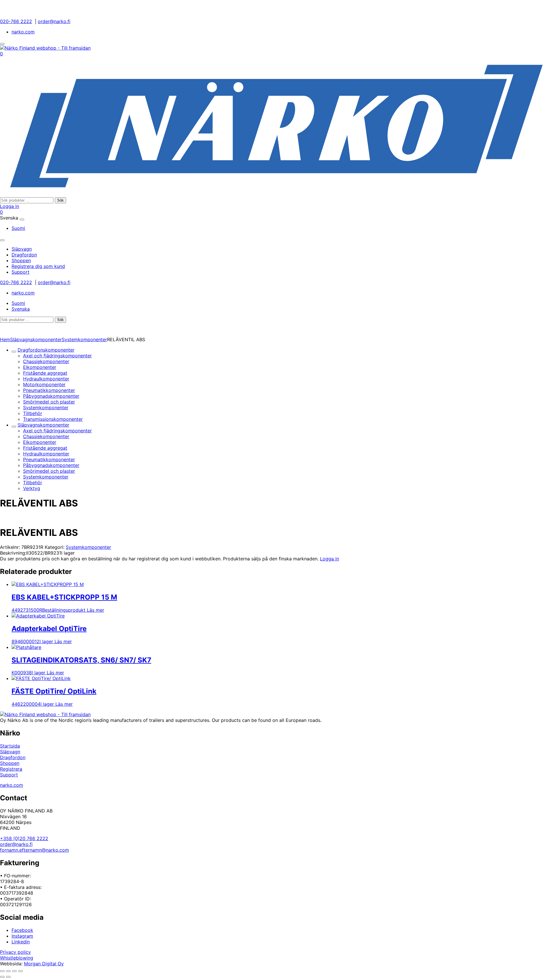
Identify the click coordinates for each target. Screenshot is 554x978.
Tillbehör (32, 413)
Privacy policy (15, 952)
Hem (5, 339)
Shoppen (9, 763)
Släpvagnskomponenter (36, 339)
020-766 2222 (16, 21)
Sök (60, 200)
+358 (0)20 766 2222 (24, 838)
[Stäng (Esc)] (20, 971)
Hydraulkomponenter (46, 379)
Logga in (9, 206)
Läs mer (95, 610)
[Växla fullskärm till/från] (8, 971)
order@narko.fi (54, 21)
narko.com (23, 32)
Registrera (11, 769)
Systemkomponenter (84, 339)
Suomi (18, 228)
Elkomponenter (39, 367)
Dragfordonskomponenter (46, 350)
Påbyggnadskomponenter (51, 396)
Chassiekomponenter (46, 361)
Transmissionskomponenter (53, 419)
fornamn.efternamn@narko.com (34, 850)
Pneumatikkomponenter (49, 390)
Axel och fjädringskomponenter (57, 355)
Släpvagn (10, 751)
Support (9, 775)
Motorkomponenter (44, 384)
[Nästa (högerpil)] (8, 977)
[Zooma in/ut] (2, 971)
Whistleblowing (16, 958)
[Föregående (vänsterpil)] (2, 977)
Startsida (10, 746)
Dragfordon (12, 757)
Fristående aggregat (45, 373)
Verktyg (31, 488)
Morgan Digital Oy (44, 963)
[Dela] (14, 971)
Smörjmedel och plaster (49, 402)
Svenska (21, 309)
